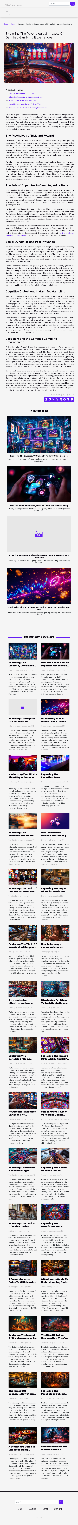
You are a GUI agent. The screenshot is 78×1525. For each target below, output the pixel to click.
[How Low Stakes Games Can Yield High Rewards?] (55, 821)
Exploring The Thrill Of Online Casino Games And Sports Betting (23, 891)
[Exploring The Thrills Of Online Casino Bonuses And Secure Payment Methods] (23, 1212)
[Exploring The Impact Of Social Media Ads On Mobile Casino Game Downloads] (55, 877)
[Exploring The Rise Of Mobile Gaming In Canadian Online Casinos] (23, 1156)
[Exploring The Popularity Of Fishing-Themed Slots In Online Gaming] (23, 821)
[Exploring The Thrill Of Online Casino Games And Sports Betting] (23, 877)
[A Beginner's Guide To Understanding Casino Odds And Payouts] (55, 1268)
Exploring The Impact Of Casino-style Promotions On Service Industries (39, 556)
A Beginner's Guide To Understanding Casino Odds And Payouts (55, 1282)
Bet (20, 1508)
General (58, 1508)
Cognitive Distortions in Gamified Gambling (25, 104)
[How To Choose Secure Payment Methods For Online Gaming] (39, 484)
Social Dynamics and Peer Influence (22, 100)
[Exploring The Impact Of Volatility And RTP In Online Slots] (55, 1044)
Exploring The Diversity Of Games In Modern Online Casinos (39, 456)
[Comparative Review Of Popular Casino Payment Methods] (55, 1100)
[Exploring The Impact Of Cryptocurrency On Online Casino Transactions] (23, 1324)
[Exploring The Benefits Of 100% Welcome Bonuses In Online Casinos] (55, 1212)
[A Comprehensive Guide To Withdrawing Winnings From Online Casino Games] (23, 1268)
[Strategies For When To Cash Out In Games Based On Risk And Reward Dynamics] (55, 989)
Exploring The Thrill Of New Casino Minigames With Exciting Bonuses (23, 947)
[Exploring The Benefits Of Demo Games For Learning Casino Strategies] (23, 1044)
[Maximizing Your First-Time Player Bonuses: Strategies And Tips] (23, 763)
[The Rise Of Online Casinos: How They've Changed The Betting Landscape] (55, 1324)
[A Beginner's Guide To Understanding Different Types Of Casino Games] (23, 1435)
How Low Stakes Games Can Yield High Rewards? (54, 835)
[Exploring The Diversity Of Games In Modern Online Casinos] (39, 434)
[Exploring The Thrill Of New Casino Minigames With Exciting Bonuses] (23, 933)
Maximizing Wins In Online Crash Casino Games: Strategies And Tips (39, 608)
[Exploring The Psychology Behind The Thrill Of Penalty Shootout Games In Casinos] (55, 1379)
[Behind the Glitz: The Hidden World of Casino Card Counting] (55, 1435)
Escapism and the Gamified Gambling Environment (28, 108)
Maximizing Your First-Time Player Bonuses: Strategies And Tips (23, 777)
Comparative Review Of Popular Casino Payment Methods (54, 1114)
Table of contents (15, 89)
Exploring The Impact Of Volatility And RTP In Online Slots (54, 1058)
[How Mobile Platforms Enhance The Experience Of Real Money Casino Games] (23, 1100)
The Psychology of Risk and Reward (22, 93)
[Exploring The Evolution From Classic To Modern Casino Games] (55, 763)
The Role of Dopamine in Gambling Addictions (26, 97)
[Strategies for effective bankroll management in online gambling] (23, 989)
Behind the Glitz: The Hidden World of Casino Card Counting (54, 1449)
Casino (12, 24)
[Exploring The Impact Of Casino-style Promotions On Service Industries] (39, 534)
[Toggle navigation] (7, 12)
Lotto (45, 1508)
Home (6, 24)
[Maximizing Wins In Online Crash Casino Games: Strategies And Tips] (39, 586)
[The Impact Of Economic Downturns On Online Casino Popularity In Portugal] (23, 1379)
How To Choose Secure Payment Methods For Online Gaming (39, 505)
